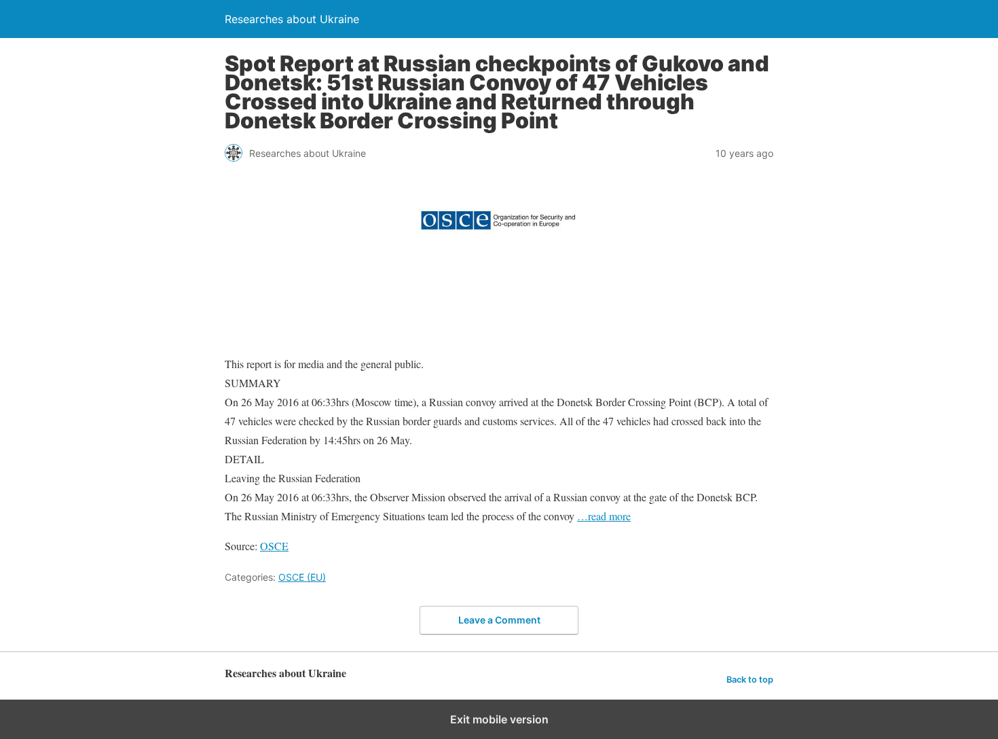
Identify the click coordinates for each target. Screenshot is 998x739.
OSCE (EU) (302, 577)
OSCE (274, 546)
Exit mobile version (499, 719)
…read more (604, 516)
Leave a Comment (499, 620)
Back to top (749, 679)
